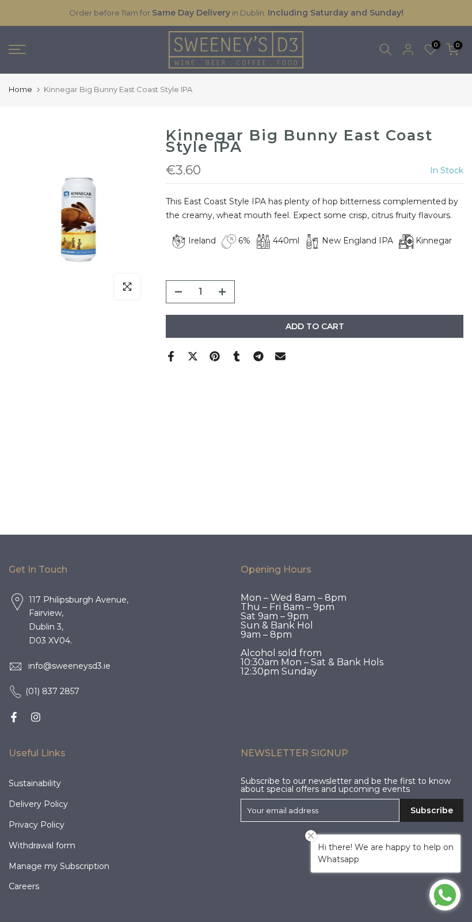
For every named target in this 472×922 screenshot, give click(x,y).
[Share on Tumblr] (236, 356)
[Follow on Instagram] (36, 717)
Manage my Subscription (59, 866)
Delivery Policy (38, 804)
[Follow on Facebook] (14, 717)
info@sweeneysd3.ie (69, 666)
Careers (24, 886)
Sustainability (35, 783)
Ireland (202, 240)
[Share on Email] (280, 356)
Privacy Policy (36, 825)
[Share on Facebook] (171, 356)
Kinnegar (434, 240)
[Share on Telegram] (258, 356)
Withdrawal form (42, 845)
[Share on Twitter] (193, 356)
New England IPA (357, 240)
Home (20, 89)
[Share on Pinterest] (215, 356)
